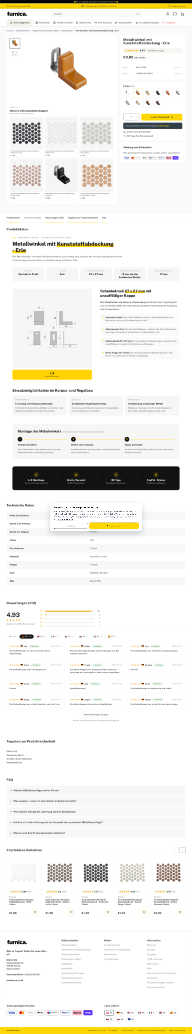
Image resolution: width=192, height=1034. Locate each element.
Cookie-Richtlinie (65, 519)
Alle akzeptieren (114, 526)
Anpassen (70, 526)
